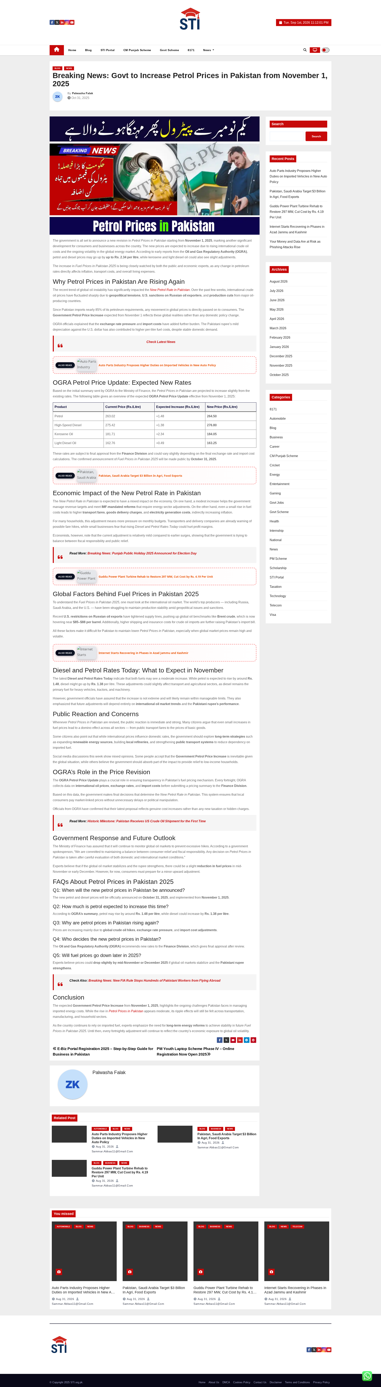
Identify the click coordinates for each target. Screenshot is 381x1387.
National (276, 540)
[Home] (57, 50)
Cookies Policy (241, 1382)
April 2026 (277, 319)
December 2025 (281, 356)
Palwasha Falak (82, 93)
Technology (278, 596)
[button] (305, 50)
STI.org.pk (76, 1382)
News (207, 50)
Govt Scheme (169, 50)
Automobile (100, 1129)
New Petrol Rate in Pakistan (170, 290)
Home (72, 50)
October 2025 (279, 375)
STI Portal (108, 50)
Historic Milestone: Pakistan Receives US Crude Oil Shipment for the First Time (147, 821)
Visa (273, 614)
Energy (275, 474)
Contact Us (260, 1382)
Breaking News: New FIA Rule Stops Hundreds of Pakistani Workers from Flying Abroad (154, 980)
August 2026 (279, 281)
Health (274, 521)
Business (216, 1129)
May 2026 (277, 309)
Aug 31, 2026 (105, 1146)
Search (278, 124)
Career (274, 446)
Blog (88, 50)
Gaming (275, 493)
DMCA (226, 1382)
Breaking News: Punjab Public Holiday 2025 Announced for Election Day (142, 553)
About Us (214, 1382)
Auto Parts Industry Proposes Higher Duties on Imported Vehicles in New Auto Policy (119, 1138)
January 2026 (279, 347)
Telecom (276, 605)
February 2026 (280, 337)
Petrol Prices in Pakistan (126, 1011)
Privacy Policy (321, 1382)
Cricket (275, 465)
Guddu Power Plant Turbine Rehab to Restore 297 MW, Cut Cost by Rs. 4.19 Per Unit (120, 1172)
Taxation (276, 586)
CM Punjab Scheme (137, 50)
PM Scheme (278, 558)
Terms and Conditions (297, 1382)
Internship (277, 530)
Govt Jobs (277, 502)
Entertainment (279, 484)
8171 (191, 50)
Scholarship (278, 568)
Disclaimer (276, 1382)
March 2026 (278, 328)
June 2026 (277, 300)
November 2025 (281, 365)
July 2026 (276, 291)
